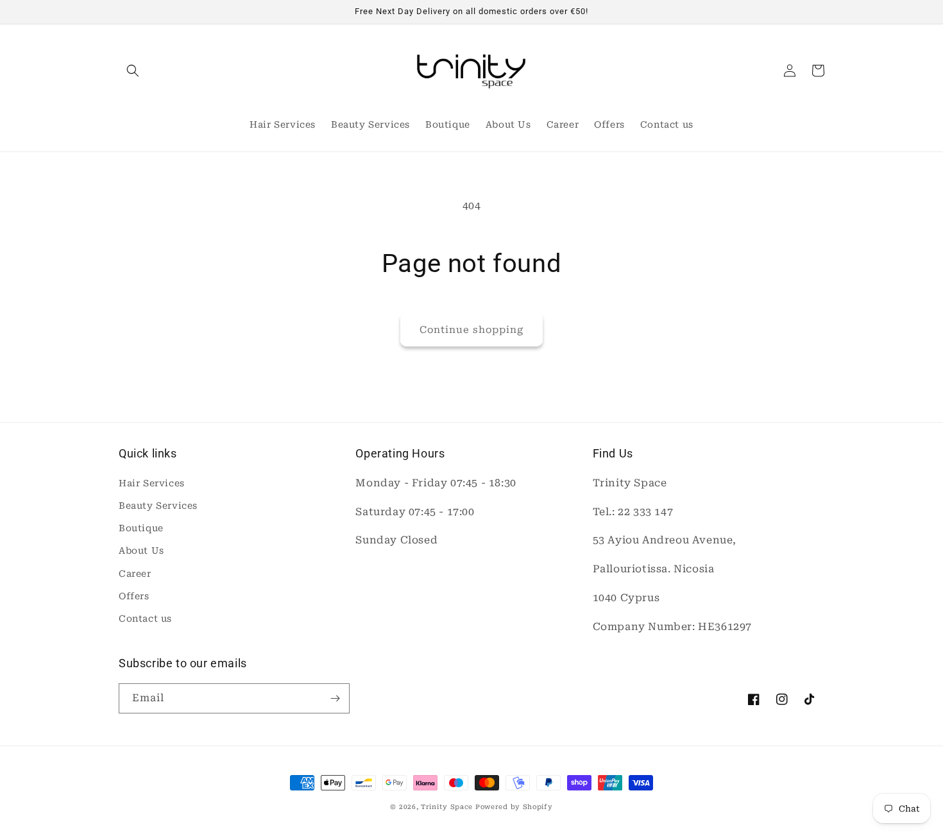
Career (135, 573)
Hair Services (152, 483)
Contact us (145, 618)
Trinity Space (447, 806)
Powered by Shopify (514, 806)
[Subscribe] (335, 698)
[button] (133, 70)
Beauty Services (158, 505)
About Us (141, 550)
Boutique (141, 528)
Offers (134, 596)
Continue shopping (471, 330)
